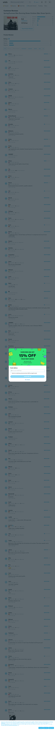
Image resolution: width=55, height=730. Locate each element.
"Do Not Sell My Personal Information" (9, 725)
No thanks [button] (27, 379)
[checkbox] (10, 373)
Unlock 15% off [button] (27, 376)
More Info (51, 728)
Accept (40, 728)
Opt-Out (45, 728)
